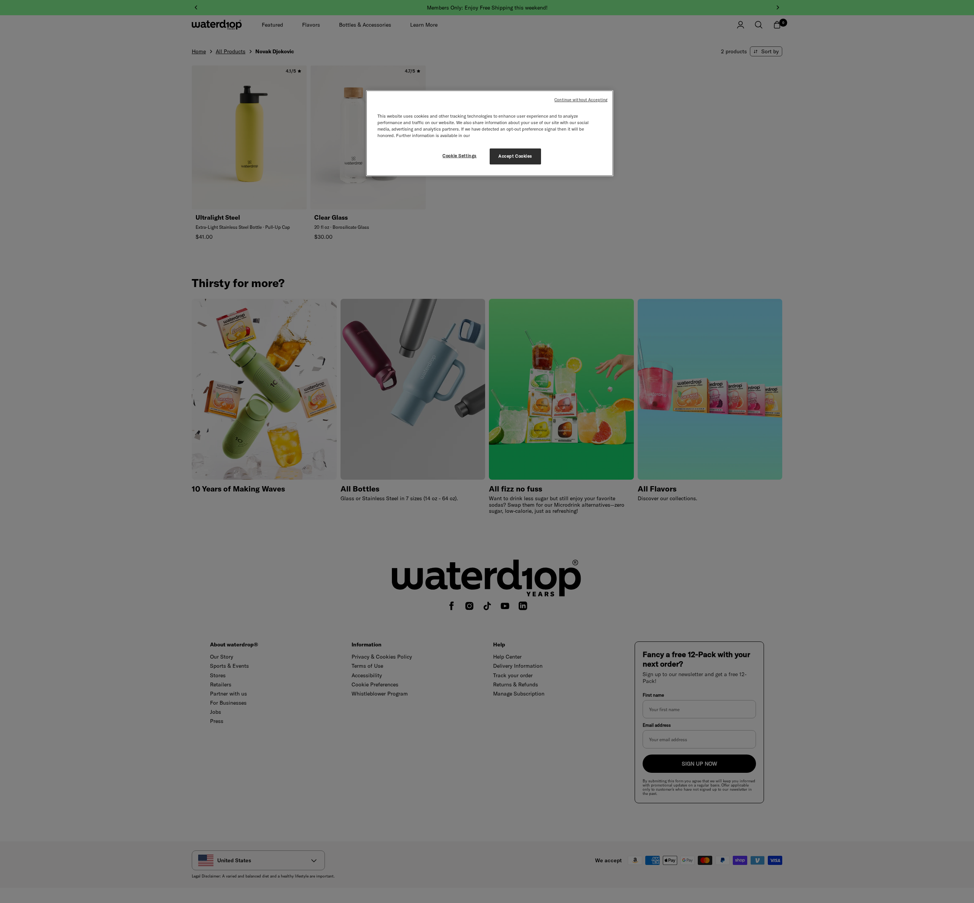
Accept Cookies (515, 156)
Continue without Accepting (581, 99)
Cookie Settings (459, 155)
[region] (489, 133)
